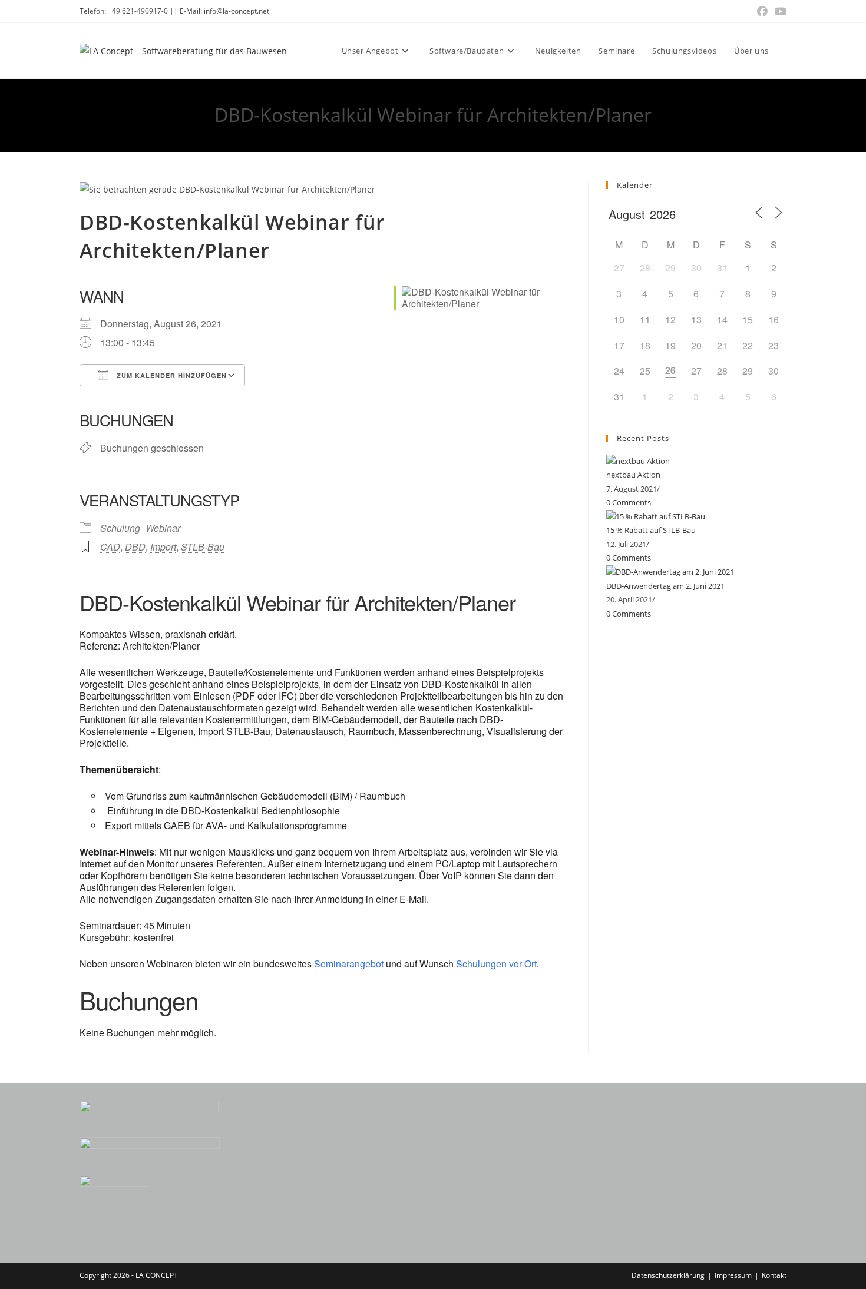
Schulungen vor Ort (496, 963)
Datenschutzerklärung (668, 1275)
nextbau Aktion (633, 474)
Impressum (733, 1275)
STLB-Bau (202, 547)
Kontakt (774, 1275)
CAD (110, 547)
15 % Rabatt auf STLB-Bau (651, 530)
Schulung (120, 528)
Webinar (163, 528)
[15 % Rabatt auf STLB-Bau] (655, 516)
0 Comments (628, 502)
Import (163, 547)
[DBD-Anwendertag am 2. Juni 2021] (670, 571)
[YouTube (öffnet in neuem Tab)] (778, 11)
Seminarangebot (349, 963)
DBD (135, 547)
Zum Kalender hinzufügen (170, 375)
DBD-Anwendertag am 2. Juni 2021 (665, 586)
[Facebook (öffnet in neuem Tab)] (762, 11)
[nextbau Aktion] (638, 460)
